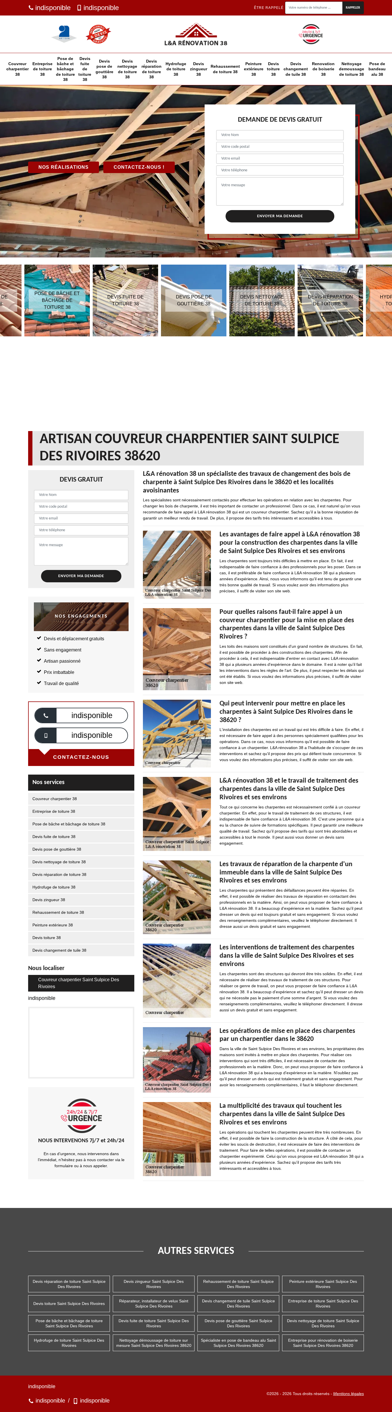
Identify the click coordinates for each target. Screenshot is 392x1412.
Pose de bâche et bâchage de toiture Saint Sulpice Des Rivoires (69, 1323)
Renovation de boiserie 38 (323, 68)
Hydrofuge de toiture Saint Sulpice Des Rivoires (69, 1343)
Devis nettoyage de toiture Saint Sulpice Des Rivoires (323, 1323)
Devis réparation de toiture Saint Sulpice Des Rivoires (69, 1284)
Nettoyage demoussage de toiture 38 (351, 68)
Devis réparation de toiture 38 (151, 69)
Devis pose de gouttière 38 (104, 69)
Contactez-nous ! (139, 167)
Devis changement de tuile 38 (296, 68)
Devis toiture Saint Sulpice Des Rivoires (69, 1303)
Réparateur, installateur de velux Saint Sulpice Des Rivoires (153, 1303)
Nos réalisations (63, 167)
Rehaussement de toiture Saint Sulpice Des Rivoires (238, 1284)
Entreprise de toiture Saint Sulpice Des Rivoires (323, 1303)
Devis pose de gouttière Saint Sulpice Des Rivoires (238, 1323)
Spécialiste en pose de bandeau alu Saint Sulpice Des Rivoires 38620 (238, 1343)
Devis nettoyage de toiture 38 (127, 69)
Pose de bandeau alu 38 (377, 68)
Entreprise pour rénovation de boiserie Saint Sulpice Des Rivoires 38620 (323, 1343)
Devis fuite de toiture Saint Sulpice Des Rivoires (154, 1323)
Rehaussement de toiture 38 (225, 69)
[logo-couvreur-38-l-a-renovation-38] (196, 34)
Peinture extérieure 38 (253, 68)
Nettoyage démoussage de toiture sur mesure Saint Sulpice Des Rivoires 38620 (153, 1343)
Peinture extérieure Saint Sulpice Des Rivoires (323, 1284)
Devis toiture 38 (273, 68)
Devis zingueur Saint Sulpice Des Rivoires (154, 1284)
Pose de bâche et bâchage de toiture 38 (65, 69)
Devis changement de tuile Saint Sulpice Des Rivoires (238, 1303)
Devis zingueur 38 (198, 68)
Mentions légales (348, 1393)
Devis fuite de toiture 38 (84, 69)
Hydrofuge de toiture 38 (176, 68)
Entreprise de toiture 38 (42, 68)
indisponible (53, 7)
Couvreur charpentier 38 (17, 68)
